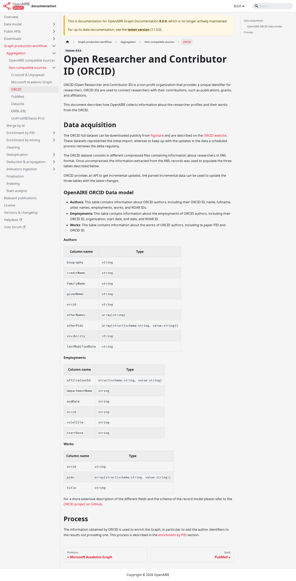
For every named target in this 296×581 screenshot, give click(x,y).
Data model (13, 24)
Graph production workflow (25, 46)
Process (248, 32)
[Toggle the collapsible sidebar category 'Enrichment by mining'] (54, 140)
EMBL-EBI (18, 111)
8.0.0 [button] (237, 6)
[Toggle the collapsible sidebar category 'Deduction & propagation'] (54, 162)
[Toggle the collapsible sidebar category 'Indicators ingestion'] (54, 169)
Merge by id (15, 125)
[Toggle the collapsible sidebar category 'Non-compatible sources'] (54, 67)
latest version (139, 29)
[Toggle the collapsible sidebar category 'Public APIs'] (54, 31)
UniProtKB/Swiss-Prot (28, 118)
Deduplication (17, 154)
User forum (13, 227)
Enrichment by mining (23, 140)
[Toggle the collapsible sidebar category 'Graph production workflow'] (54, 46)
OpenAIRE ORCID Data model (264, 26)
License (9, 205)
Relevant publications (20, 198)
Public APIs (12, 31)
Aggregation (16, 53)
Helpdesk (11, 220)
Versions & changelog (20, 212)
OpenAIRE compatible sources (32, 60)
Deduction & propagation (26, 162)
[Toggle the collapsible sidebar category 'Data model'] (54, 24)
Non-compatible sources (27, 67)
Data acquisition (253, 20)
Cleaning (13, 147)
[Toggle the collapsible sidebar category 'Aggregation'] (54, 53)
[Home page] (67, 42)
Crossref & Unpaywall (27, 75)
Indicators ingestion (21, 169)
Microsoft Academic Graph (31, 82)
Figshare (157, 135)
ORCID (16, 89)
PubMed (17, 96)
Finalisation (15, 176)
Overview (11, 17)
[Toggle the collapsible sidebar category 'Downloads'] (54, 38)
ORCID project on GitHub (83, 504)
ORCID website (215, 135)
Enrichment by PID (20, 133)
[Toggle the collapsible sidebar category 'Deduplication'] (54, 154)
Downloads (12, 38)
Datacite (17, 104)
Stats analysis (16, 191)
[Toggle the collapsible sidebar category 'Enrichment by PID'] (54, 133)
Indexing (13, 183)
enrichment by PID (172, 535)
